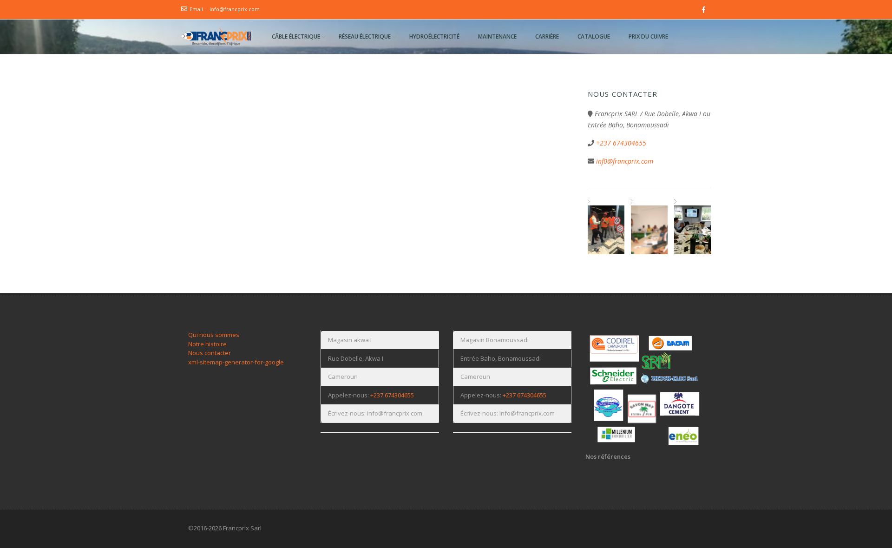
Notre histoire (207, 344)
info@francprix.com (235, 9)
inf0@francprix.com (624, 161)
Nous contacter (209, 353)
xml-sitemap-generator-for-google (236, 362)
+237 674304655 (621, 143)
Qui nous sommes (213, 334)
